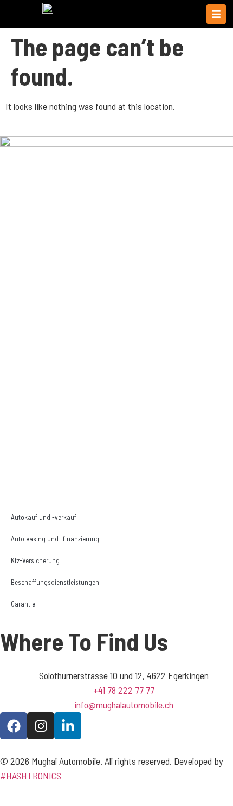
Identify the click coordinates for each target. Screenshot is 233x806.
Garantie (23, 603)
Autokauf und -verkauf (43, 517)
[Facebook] (13, 725)
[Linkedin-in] (67, 725)
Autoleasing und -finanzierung (55, 538)
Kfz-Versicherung (35, 560)
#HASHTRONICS (30, 776)
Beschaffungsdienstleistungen (55, 582)
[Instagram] (40, 725)
